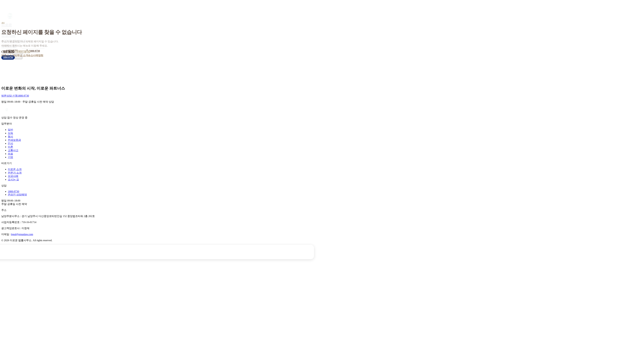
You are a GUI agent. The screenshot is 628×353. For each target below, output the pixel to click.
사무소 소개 (21, 55)
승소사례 (33, 55)
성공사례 (8, 36)
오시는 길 (13, 179)
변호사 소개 (8, 55)
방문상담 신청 (9, 95)
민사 (10, 143)
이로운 (6, 25)
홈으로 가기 (8, 51)
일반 (10, 129)
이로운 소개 (15, 169)
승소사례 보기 (23, 51)
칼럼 (40, 55)
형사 (10, 136)
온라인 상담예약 (17, 194)
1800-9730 (34, 51)
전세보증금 (14, 140)
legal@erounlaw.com (22, 234)
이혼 (10, 146)
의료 (10, 153)
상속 (10, 133)
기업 (10, 157)
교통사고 (13, 150)
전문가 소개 (15, 172)
